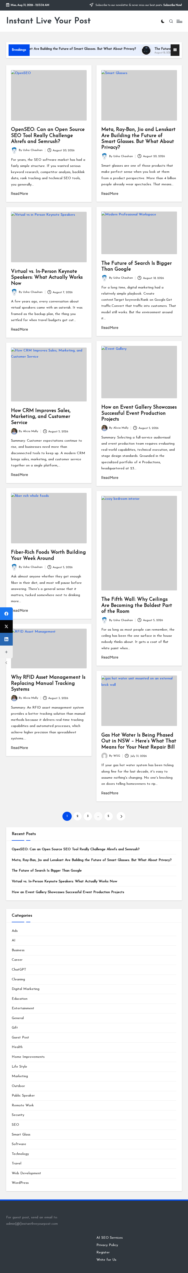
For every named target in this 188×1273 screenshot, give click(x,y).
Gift (15, 1028)
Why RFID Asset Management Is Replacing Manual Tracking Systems (48, 683)
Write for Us (106, 1260)
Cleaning (18, 979)
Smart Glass (21, 1134)
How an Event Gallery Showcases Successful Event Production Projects (139, 413)
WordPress (20, 1183)
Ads (15, 931)
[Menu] (179, 21)
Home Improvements (28, 1057)
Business (18, 950)
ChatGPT (19, 970)
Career (17, 960)
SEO (15, 1125)
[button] (120, 816)
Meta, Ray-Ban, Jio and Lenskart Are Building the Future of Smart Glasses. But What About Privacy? (92, 860)
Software (19, 1144)
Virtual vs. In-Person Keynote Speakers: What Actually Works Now (47, 277)
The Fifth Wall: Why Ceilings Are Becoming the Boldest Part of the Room (136, 605)
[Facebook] (6, 613)
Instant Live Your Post (48, 21)
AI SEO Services (109, 1238)
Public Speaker (23, 1096)
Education (19, 999)
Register (103, 1252)
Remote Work (23, 1105)
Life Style (19, 1067)
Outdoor (18, 1086)
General (18, 1018)
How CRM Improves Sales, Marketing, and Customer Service (40, 416)
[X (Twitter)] (6, 626)
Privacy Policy (107, 1245)
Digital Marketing (25, 989)
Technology (20, 1154)
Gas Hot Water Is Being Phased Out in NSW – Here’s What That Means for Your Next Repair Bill (138, 741)
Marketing (20, 1076)
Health (17, 1047)
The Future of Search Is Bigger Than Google (47, 871)
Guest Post (20, 1037)
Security (18, 1115)
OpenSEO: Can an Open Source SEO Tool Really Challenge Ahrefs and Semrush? (48, 135)
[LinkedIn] (6, 639)
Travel (16, 1163)
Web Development (26, 1173)
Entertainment (23, 1008)
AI (13, 940)
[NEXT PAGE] (120, 816)
